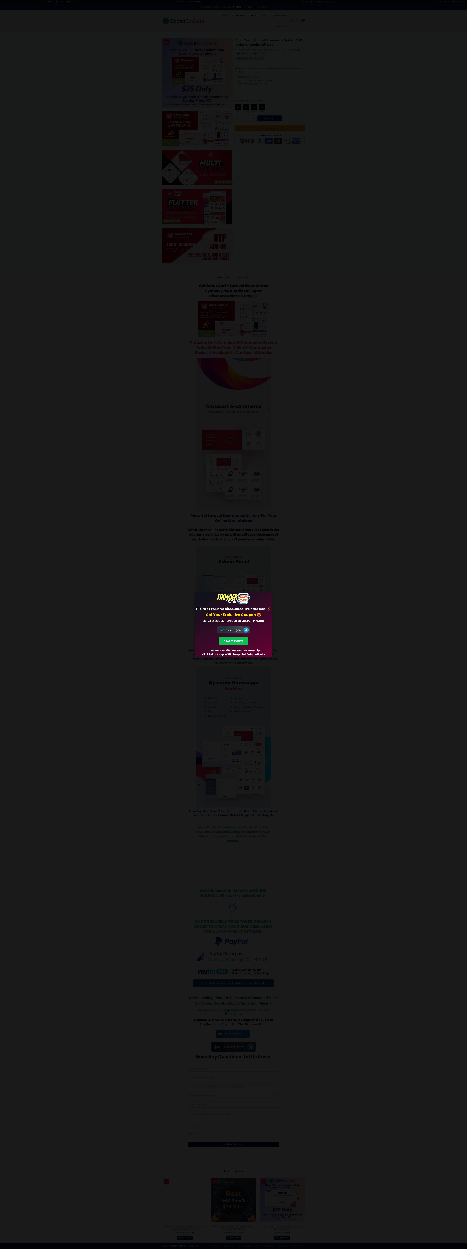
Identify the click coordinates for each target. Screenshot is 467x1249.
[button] (269, 595)
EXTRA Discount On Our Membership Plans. (233, 621)
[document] (233, 624)
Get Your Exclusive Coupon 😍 (233, 614)
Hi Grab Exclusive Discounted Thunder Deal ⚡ (233, 609)
